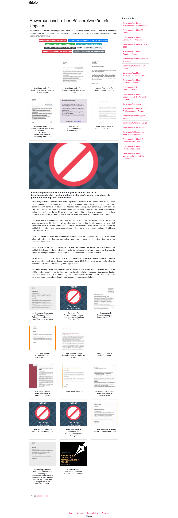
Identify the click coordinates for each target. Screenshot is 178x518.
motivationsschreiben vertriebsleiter (52, 40)
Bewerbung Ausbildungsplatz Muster (134, 116)
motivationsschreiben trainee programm (89, 51)
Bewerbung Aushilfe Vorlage (133, 127)
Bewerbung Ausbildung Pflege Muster (134, 31)
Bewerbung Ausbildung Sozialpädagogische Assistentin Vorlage (135, 97)
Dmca (71, 513)
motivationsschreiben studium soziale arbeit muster (88, 40)
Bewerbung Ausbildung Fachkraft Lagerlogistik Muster (134, 74)
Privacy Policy (92, 513)
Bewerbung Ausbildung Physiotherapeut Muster (132, 147)
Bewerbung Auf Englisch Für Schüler (134, 67)
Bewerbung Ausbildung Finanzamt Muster (132, 52)
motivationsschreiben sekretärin (89, 44)
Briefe (33, 2)
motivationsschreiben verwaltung (89, 48)
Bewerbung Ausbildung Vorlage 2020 (135, 45)
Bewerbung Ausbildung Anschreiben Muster (132, 81)
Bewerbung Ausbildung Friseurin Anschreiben (135, 59)
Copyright (105, 513)
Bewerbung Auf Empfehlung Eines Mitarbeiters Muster (133, 133)
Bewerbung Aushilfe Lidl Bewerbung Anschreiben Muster (135, 24)
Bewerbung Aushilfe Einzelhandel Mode (130, 88)
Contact (80, 513)
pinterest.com (42, 496)
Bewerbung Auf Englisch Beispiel (135, 123)
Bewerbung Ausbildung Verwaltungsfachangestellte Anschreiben (133, 156)
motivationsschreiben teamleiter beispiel (60, 48)
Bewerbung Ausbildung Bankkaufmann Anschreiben (133, 38)
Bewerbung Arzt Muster (132, 104)
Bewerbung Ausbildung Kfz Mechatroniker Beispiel (133, 140)
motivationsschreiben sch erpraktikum (57, 51)
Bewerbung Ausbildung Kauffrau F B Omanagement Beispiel (135, 109)
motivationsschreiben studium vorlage (60, 44)
